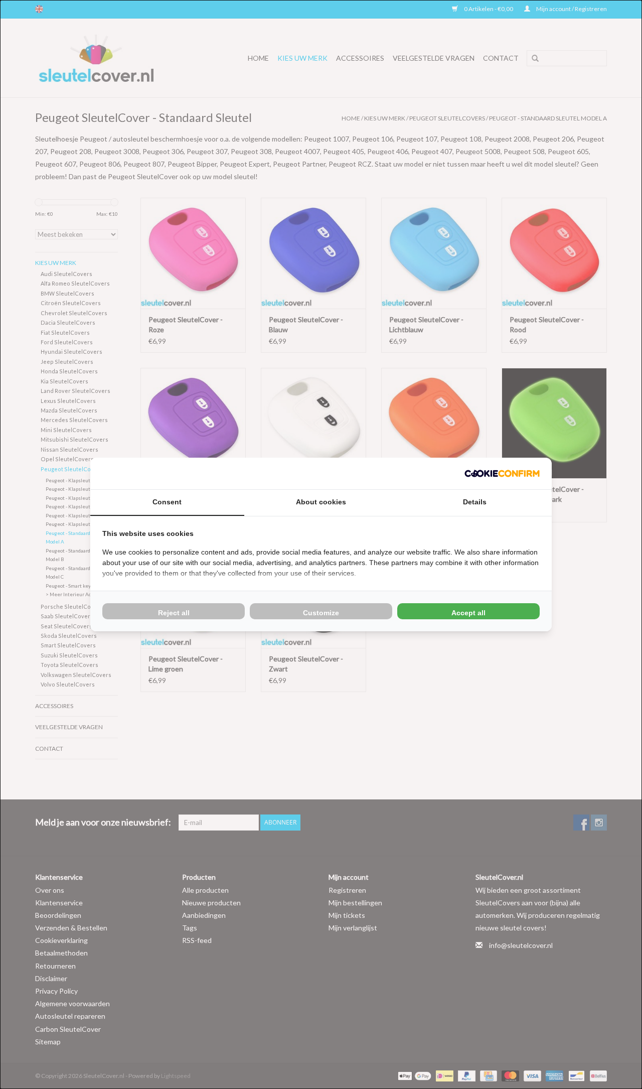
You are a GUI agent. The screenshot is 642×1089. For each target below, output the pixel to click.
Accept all (468, 613)
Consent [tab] (167, 502)
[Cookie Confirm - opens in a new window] (502, 473)
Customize (321, 613)
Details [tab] (475, 502)
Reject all (174, 613)
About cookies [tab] (321, 502)
